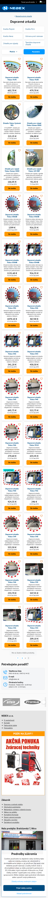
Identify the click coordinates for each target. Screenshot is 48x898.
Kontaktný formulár (11, 815)
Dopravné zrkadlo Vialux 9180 (34, 78)
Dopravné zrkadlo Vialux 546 (12, 581)
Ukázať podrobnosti (24, 893)
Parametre (36, 52)
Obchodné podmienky (12, 807)
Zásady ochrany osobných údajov (24, 881)
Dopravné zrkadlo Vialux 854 (34, 352)
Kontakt (7, 723)
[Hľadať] (31, 8)
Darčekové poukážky (11, 822)
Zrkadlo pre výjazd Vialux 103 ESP (34, 170)
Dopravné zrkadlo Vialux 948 (34, 398)
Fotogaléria (8, 728)
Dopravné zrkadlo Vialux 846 (34, 307)
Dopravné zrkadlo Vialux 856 (12, 352)
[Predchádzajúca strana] (18, 658)
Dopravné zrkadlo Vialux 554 (34, 627)
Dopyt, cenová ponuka (12, 817)
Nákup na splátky (10, 812)
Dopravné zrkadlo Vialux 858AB (12, 261)
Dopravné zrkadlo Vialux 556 (12, 627)
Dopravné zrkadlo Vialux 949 (12, 398)
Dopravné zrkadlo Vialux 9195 (12, 78)
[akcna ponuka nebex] (23, 784)
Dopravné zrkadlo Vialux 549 (12, 535)
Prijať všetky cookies (24, 888)
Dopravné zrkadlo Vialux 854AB (34, 261)
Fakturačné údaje (10, 725)
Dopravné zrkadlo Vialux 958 (12, 490)
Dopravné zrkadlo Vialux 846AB (34, 215)
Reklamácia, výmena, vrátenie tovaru (17, 809)
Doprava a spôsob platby (13, 804)
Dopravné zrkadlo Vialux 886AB (12, 215)
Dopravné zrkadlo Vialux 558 (34, 581)
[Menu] (43, 8)
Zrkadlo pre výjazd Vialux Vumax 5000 (12, 170)
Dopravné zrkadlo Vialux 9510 (34, 444)
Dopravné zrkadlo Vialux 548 (34, 535)
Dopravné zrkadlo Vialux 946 (12, 444)
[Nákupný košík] (37, 8)
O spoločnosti (9, 720)
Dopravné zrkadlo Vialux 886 (12, 307)
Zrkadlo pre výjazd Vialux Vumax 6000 (34, 124)
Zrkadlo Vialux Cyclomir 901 (12, 124)
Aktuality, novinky (10, 820)
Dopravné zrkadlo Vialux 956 (34, 490)
